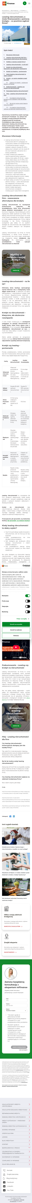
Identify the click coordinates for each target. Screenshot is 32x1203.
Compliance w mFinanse (10, 1160)
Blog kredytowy (14, 10)
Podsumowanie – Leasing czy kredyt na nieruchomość (14, 87)
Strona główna (5, 10)
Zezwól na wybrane (16, 630)
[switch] (27, 601)
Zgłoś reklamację (8, 1164)
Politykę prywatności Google (12, 1086)
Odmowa (16, 635)
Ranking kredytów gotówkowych (14, 1126)
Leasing (5, 1137)
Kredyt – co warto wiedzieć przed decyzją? (15, 79)
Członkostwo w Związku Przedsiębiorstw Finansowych (13, 1152)
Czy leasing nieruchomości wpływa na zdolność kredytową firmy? (15, 108)
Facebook (10, 1182)
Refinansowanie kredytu (11, 1113)
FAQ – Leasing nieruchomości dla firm (15, 94)
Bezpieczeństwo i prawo (11, 1148)
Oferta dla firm (7, 1133)
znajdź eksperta (9, 952)
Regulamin (4, 1086)
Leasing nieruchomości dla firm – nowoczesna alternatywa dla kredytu (15, 58)
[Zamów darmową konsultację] (24, 3)
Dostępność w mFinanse (10, 1157)
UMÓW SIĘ (16, 270)
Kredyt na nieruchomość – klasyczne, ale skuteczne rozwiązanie (15, 68)
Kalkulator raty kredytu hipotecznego (11, 1105)
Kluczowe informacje (11, 55)
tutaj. (28, 1072)
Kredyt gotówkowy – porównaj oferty (13, 1121)
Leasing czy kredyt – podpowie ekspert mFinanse (16, 83)
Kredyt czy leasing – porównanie (15, 71)
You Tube (10, 1190)
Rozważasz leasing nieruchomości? (16, 91)
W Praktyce (23, 10)
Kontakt (5, 1144)
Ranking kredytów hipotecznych (14, 1117)
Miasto (8, 1009)
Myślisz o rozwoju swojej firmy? (15, 62)
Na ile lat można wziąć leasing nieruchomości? (15, 104)
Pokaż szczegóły (22, 618)
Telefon (8, 1004)
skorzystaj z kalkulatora (12, 926)
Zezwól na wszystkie (16, 624)
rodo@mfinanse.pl (19, 1069)
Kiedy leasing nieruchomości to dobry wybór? (15, 75)
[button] (29, 3)
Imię (7, 998)
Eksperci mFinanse (8, 1130)
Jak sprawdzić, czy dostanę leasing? (18, 520)
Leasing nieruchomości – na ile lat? (16, 64)
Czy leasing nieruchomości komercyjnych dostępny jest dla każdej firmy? (15, 99)
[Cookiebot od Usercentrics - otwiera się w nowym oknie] (23, 566)
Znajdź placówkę (12, 1174)
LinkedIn (10, 1186)
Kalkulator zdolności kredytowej (14, 1110)
